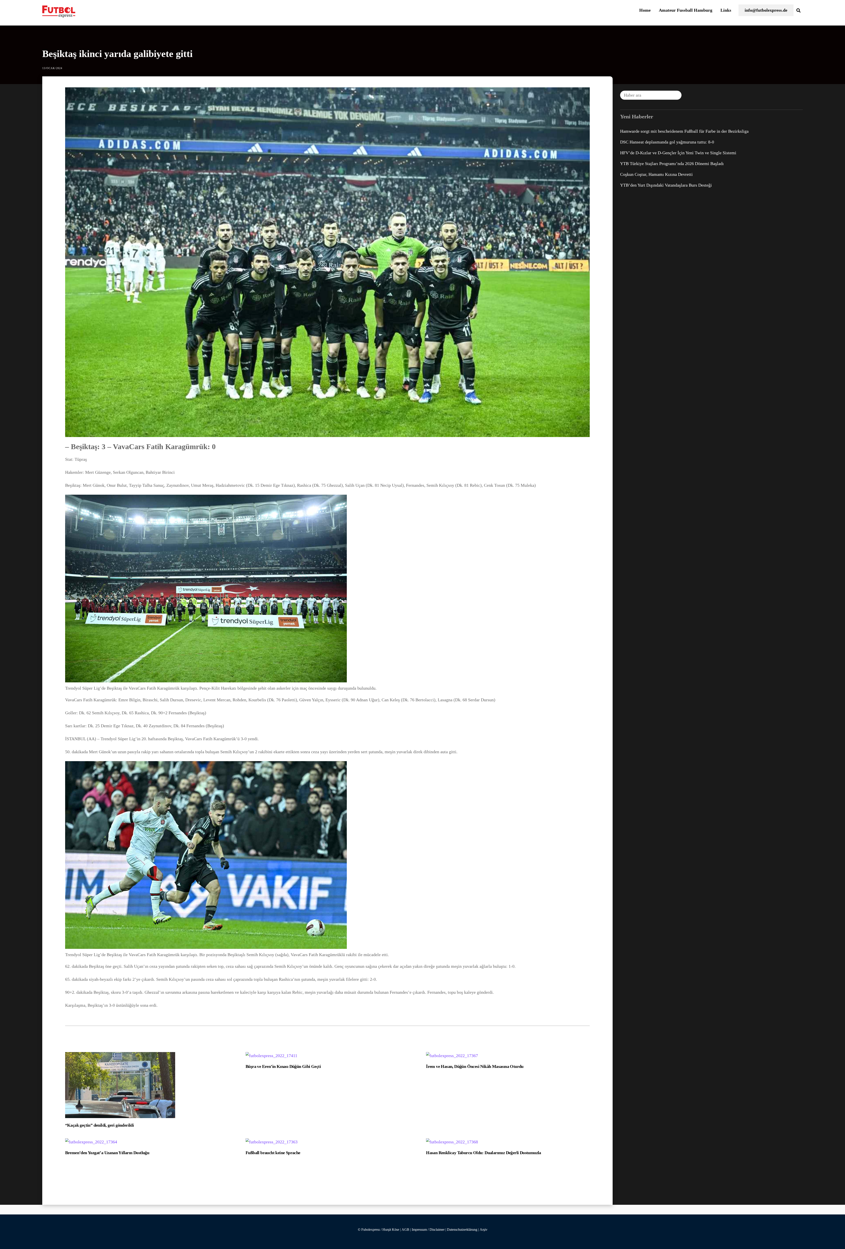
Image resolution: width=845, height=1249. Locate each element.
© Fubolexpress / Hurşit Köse (378, 1230)
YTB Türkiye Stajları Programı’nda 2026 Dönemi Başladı (672, 163)
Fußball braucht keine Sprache (273, 1152)
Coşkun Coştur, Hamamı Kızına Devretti (656, 174)
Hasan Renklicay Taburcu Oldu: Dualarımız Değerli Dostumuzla (483, 1152)
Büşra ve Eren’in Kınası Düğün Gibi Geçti (283, 1066)
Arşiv (483, 1230)
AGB (405, 1230)
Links (725, 10)
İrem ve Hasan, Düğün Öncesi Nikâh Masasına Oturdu (475, 1066)
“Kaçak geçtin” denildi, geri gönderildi (99, 1125)
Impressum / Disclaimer (428, 1230)
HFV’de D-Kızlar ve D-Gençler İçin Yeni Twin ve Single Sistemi (678, 152)
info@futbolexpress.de (766, 10)
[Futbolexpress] (58, 15)
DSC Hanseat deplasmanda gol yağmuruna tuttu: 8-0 (667, 142)
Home (645, 10)
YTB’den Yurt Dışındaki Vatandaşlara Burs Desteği (666, 185)
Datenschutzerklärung (462, 1230)
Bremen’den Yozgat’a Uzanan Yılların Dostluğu (107, 1152)
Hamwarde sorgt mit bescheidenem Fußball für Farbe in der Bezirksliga (684, 131)
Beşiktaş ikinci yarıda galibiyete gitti (117, 53)
